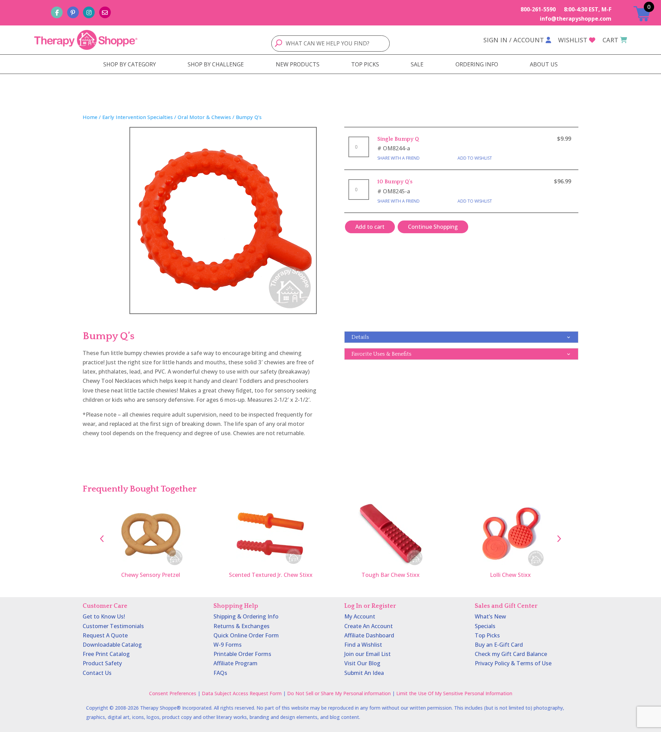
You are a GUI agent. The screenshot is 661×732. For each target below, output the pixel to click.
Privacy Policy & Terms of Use (513, 663)
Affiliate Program (235, 663)
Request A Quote (105, 635)
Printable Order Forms (242, 654)
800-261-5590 (538, 9)
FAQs (220, 673)
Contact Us (97, 673)
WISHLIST (572, 40)
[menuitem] (129, 64)
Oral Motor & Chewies (204, 117)
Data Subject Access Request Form (242, 693)
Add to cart (370, 226)
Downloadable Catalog (112, 644)
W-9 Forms (227, 644)
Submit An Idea (364, 673)
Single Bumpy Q (398, 139)
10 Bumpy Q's (394, 182)
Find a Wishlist (363, 644)
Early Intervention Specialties (137, 117)
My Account (359, 616)
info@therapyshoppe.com (575, 18)
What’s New (490, 616)
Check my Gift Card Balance (511, 654)
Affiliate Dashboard (369, 635)
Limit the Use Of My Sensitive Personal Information (454, 693)
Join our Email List (367, 654)
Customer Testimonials (113, 626)
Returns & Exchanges (241, 626)
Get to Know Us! (104, 616)
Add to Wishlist (475, 158)
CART (610, 40)
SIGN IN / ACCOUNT (513, 40)
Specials (485, 626)
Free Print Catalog (106, 654)
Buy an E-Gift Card (499, 644)
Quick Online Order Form (246, 635)
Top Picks (487, 635)
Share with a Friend (398, 158)
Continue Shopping (433, 226)
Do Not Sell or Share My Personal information (339, 693)
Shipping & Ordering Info (246, 616)
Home (90, 117)
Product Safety (102, 663)
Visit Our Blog (362, 663)
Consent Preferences (172, 693)
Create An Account (368, 626)
